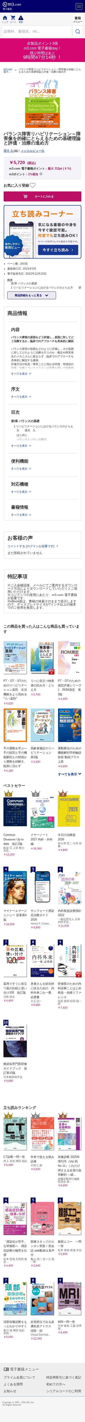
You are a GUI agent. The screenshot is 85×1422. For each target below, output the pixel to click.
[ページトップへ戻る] (78, 1415)
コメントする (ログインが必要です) (31, 546)
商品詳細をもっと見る (29, 295)
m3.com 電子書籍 (7, 70)
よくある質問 (13, 1384)
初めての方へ (55, 1384)
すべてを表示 (68, 774)
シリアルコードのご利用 (63, 1391)
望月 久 (8, 150)
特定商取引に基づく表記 (63, 1377)
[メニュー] (79, 6)
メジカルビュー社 (32, 150)
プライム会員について (19, 1377)
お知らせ (10, 1391)
